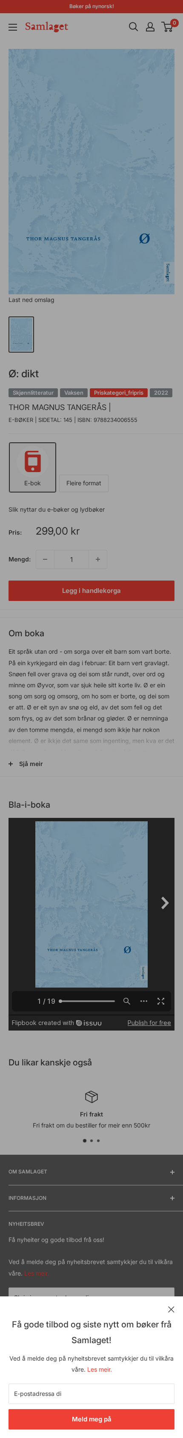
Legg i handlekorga (91, 591)
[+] (98, 559)
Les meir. (99, 1369)
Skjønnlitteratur (33, 392)
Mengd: (20, 559)
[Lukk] (171, 1308)
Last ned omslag (31, 299)
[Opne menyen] (13, 27)
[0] (167, 27)
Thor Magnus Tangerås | (60, 407)
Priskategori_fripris (118, 392)
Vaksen (73, 392)
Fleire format (83, 483)
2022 (161, 392)
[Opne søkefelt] (133, 26)
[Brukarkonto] (150, 26)
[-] (45, 559)
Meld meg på (92, 1419)
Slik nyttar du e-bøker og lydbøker (57, 509)
